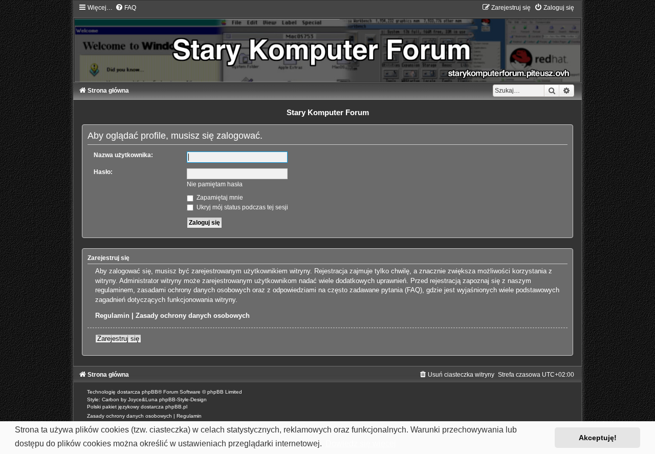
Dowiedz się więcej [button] (360, 443)
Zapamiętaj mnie (219, 197)
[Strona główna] (327, 42)
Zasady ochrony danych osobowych (193, 315)
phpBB (150, 392)
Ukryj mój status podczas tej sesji (241, 207)
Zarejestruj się (118, 338)
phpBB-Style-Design (183, 399)
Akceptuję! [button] (598, 438)
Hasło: (103, 172)
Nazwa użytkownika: (123, 155)
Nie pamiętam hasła (215, 184)
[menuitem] (125, 7)
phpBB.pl (176, 406)
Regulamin (112, 315)
